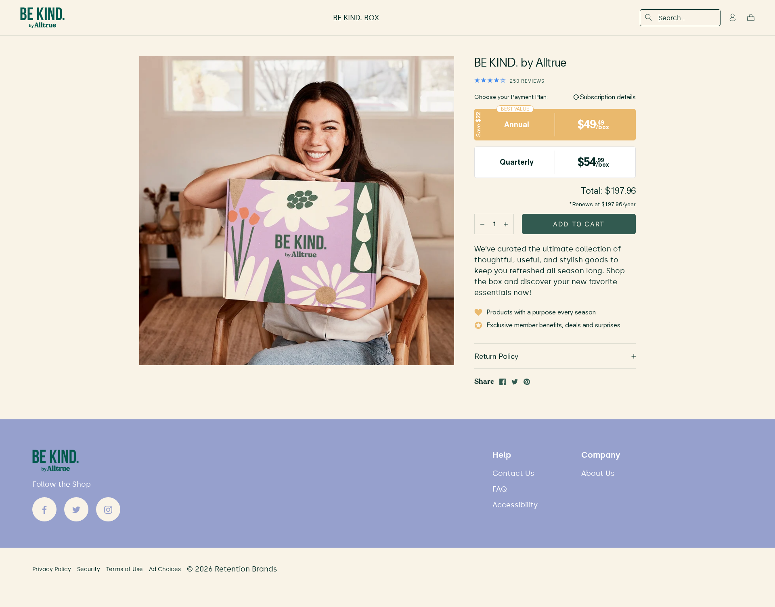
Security (88, 569)
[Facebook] (502, 382)
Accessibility (515, 505)
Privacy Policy (51, 569)
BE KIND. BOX (356, 17)
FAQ (499, 489)
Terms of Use (124, 569)
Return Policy (496, 356)
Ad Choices (165, 569)
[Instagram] (108, 509)
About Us (598, 473)
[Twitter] (514, 382)
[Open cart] (751, 18)
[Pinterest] (527, 382)
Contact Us (513, 473)
